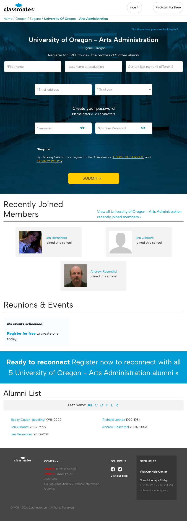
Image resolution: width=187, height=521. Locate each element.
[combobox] (123, 89)
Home (7, 19)
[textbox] (123, 89)
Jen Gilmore (145, 238)
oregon (21, 19)
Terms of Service (128, 157)
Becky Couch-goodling (27, 420)
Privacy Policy (49, 161)
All (90, 405)
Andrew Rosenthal (104, 271)
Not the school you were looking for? (155, 29)
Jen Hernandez (57, 238)
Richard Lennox (113, 420)
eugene (35, 19)
